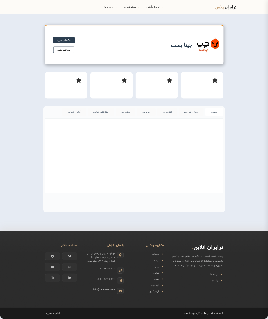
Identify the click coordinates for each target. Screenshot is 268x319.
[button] (63, 50)
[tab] (214, 112)
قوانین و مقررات (52, 313)
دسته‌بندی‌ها (130, 7)
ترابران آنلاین (152, 7)
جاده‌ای (155, 254)
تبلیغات (215, 280)
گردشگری (154, 291)
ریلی (157, 266)
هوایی (156, 272)
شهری (156, 279)
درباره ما (108, 7)
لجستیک (155, 285)
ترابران (206, 313)
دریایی (156, 260)
